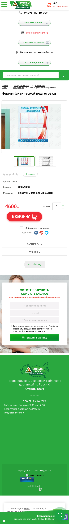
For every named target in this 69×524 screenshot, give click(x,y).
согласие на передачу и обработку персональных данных (35, 327)
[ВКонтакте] (36, 233)
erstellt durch (33, 485)
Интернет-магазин (21, 85)
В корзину (21, 216)
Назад (37, 264)
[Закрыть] (4, 517)
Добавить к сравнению (37, 228)
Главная (5, 85)
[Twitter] (46, 233)
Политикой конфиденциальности (29, 331)
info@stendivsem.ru (37, 32)
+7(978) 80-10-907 (36, 12)
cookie (27, 509)
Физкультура (18, 87)
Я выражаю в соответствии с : (35, 328)
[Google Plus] (41, 233)
